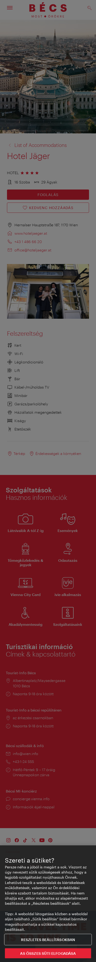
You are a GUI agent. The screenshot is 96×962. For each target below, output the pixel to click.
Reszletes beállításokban (48, 939)
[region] (48, 903)
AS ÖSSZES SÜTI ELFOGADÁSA (48, 953)
